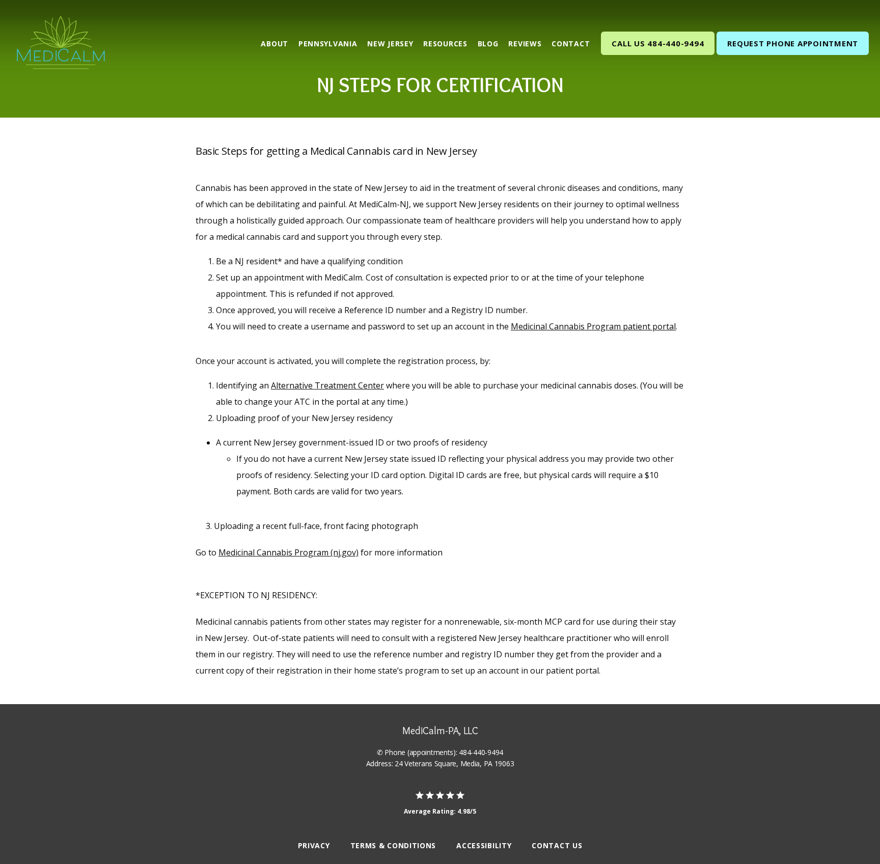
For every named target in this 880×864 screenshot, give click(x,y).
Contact (571, 43)
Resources (445, 43)
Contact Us (557, 845)
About (274, 43)
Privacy (314, 845)
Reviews (524, 43)
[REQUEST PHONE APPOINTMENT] (793, 54)
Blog (488, 43)
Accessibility (483, 845)
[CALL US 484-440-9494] (658, 54)
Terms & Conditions (393, 845)
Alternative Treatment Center (327, 385)
